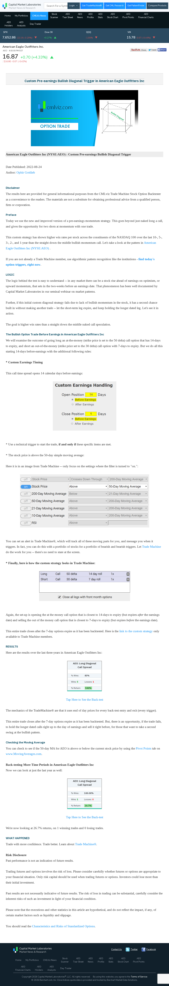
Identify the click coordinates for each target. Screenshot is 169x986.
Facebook (151, 949)
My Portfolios (21, 15)
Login (72, 5)
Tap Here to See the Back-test (84, 699)
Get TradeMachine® (92, 5)
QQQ (88, 32)
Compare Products (157, 5)
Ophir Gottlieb (26, 172)
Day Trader (35, 24)
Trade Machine (151, 546)
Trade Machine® (85, 844)
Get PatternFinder (135, 5)
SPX (5, 32)
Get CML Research (115, 5)
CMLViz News (39, 15)
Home (8, 15)
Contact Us (116, 949)
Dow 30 (49, 32)
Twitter (134, 949)
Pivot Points (143, 748)
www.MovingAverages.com (23, 754)
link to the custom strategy (136, 631)
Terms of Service (139, 976)
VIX (129, 32)
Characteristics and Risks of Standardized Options (63, 926)
